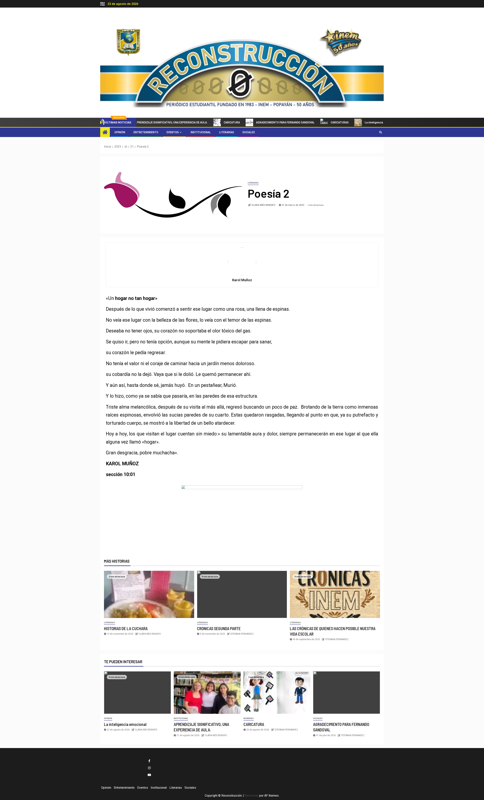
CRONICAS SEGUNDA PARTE (219, 628)
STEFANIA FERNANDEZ (242, 634)
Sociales (248, 132)
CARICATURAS (322, 122)
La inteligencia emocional (363, 122)
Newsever (251, 795)
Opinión (119, 132)
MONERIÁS (249, 718)
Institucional (201, 132)
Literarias (226, 132)
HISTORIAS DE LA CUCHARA (126, 628)
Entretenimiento (145, 132)
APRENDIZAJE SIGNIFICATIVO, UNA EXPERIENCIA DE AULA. (153, 122)
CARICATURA (214, 122)
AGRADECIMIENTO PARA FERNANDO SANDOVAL (267, 122)
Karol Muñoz (242, 280)
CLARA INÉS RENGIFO (263, 205)
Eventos (173, 132)
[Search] (380, 132)
